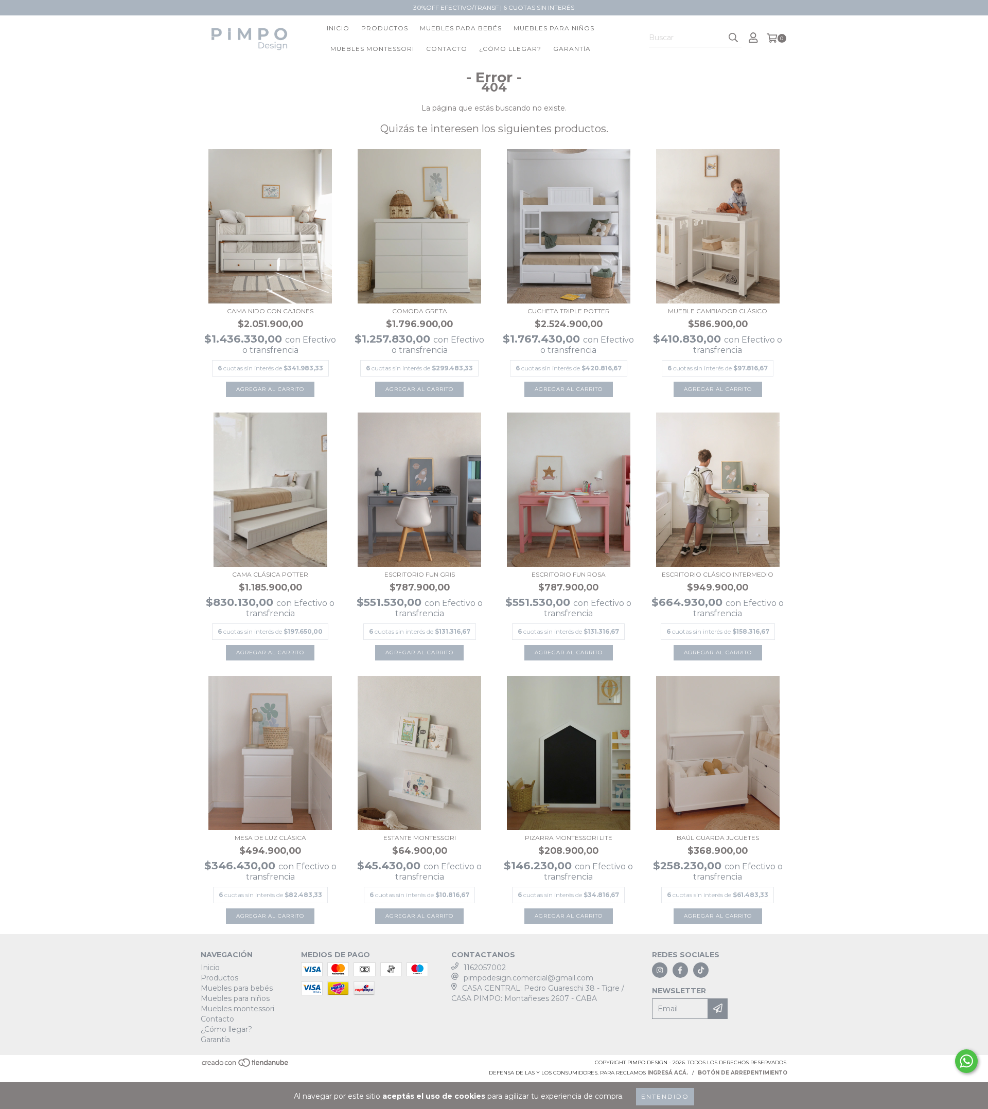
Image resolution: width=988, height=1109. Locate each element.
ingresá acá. (667, 1072)
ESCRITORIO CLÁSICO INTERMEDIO (717, 574)
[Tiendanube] (246, 1065)
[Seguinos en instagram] (659, 970)
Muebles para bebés (461, 28)
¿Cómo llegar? (510, 48)
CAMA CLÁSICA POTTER (270, 574)
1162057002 (485, 967)
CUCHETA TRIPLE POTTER (568, 311)
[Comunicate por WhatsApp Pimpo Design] (966, 1061)
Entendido (665, 1096)
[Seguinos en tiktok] (701, 970)
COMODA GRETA (419, 311)
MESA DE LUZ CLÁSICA (270, 838)
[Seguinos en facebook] (680, 970)
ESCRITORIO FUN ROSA (569, 574)
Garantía (572, 48)
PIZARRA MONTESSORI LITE (568, 838)
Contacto (446, 48)
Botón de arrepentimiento (742, 1072)
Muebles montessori (372, 48)
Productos (384, 28)
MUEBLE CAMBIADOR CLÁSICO (717, 311)
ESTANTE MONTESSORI (419, 838)
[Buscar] (733, 38)
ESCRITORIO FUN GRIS (419, 574)
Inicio (338, 28)
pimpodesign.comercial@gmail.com (528, 977)
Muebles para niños (554, 28)
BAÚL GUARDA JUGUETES (718, 838)
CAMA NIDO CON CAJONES (270, 311)
